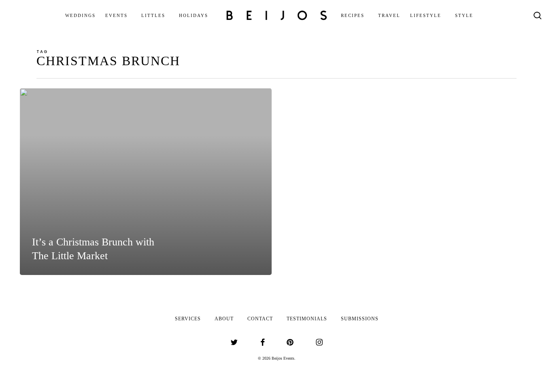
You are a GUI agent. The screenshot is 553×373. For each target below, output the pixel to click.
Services (188, 319)
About (224, 319)
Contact (260, 319)
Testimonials (307, 319)
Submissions (360, 319)
